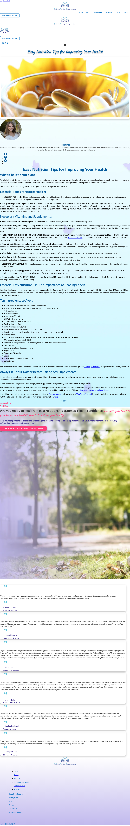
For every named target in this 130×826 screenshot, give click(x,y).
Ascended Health (75, 237)
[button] (65, 45)
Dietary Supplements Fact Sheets (94, 390)
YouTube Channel (84, 394)
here (56, 396)
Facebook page (54, 394)
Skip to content (5, 1)
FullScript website (92, 366)
